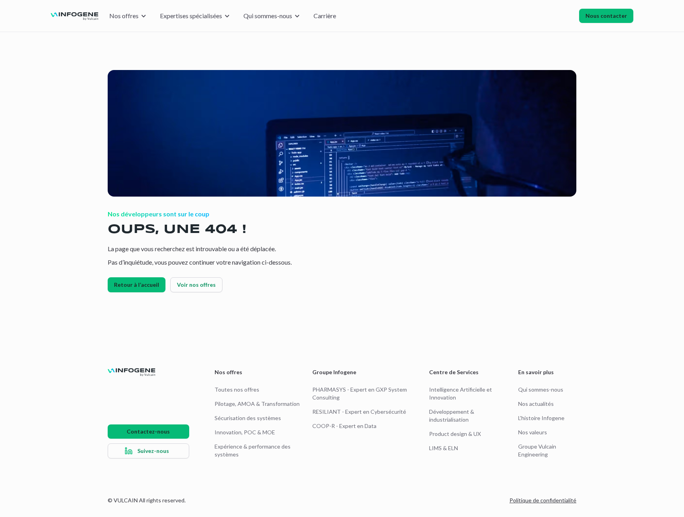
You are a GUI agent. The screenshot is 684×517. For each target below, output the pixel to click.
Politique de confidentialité (542, 500)
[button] (127, 16)
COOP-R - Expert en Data (344, 425)
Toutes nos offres (237, 389)
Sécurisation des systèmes (248, 418)
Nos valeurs (532, 432)
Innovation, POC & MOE (245, 432)
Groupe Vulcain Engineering (537, 450)
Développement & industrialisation (451, 415)
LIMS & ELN (443, 448)
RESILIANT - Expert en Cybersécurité (359, 411)
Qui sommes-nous (540, 389)
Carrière (325, 15)
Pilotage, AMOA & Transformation (257, 403)
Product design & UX (455, 433)
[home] (74, 15)
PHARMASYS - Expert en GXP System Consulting (359, 393)
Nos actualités (536, 403)
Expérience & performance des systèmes (253, 450)
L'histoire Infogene (541, 418)
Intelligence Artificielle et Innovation (460, 393)
